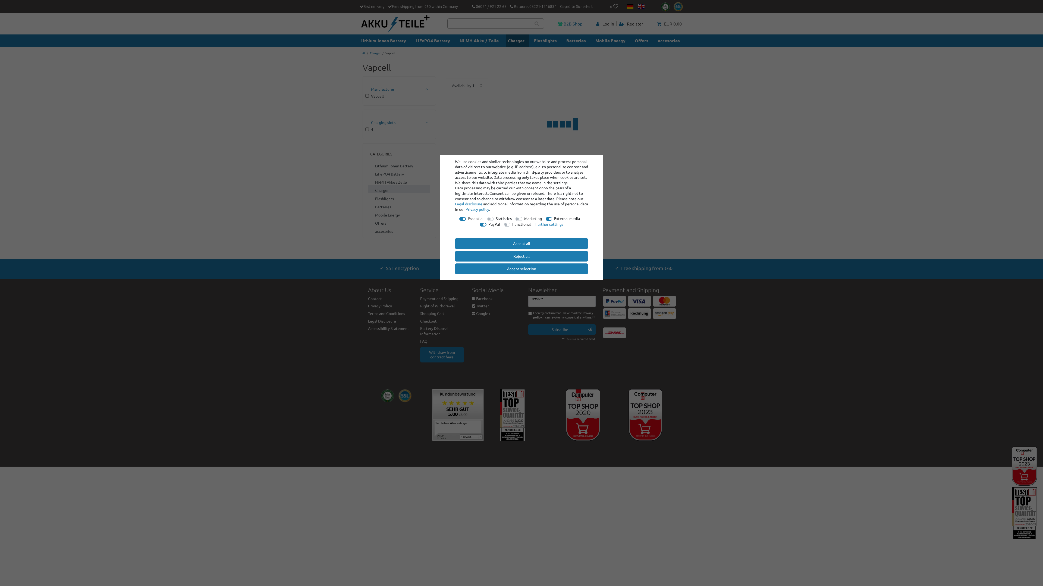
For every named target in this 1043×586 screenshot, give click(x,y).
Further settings (549, 224)
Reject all (521, 256)
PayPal (494, 224)
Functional (521, 224)
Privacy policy (477, 209)
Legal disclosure (468, 203)
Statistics (504, 218)
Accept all (521, 243)
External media (567, 218)
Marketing (533, 218)
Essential (475, 218)
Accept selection (521, 268)
